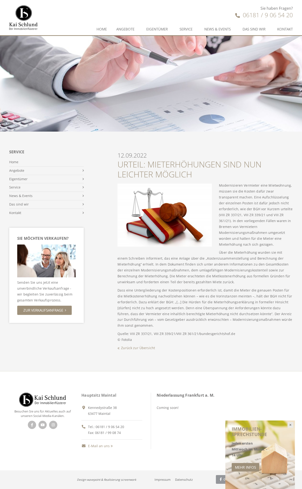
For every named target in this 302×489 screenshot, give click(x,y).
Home (101, 29)
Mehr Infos (245, 467)
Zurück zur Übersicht (138, 348)
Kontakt (285, 29)
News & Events (217, 29)
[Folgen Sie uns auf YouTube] (42, 425)
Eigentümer (157, 29)
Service (186, 29)
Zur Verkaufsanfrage (43, 310)
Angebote (125, 29)
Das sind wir (254, 29)
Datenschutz (184, 479)
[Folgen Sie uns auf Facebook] (32, 425)
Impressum (163, 479)
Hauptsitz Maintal (98, 395)
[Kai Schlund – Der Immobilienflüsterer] (42, 399)
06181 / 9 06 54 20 (267, 15)
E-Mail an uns (98, 446)
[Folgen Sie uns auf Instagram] (53, 425)
